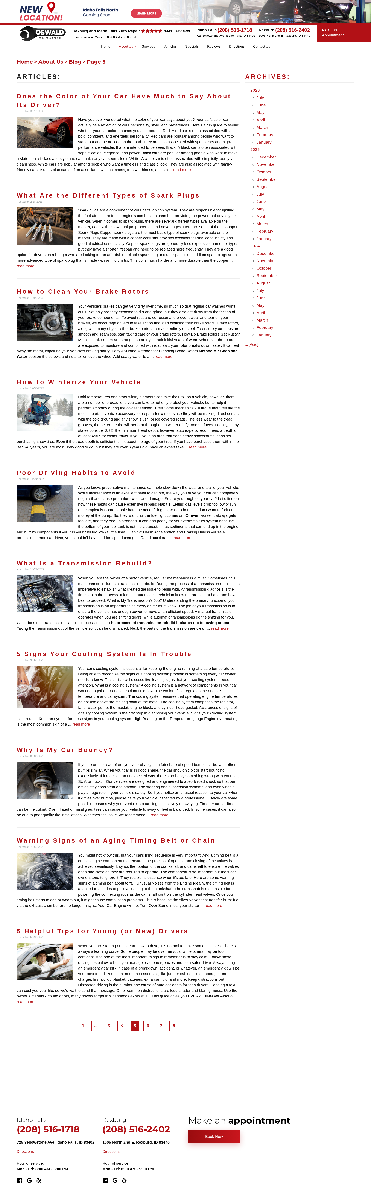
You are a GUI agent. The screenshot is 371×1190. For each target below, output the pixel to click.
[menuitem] (106, 46)
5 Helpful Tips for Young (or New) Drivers (103, 931)
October (264, 172)
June (261, 105)
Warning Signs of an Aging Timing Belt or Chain (116, 840)
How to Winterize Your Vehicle (79, 382)
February (265, 134)
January (264, 142)
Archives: (267, 76)
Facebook (20, 1181)
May (261, 112)
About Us (126, 46)
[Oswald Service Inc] (43, 33)
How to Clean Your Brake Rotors (83, 291)
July (260, 98)
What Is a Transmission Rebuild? (85, 563)
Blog (75, 62)
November (266, 164)
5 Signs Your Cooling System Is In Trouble (104, 653)
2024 (255, 246)
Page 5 (96, 62)
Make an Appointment (333, 32)
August (263, 186)
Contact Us (261, 46)
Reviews (213, 46)
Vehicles (170, 46)
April (261, 120)
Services (148, 46)
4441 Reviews (177, 31)
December (266, 157)
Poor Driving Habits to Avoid (76, 472)
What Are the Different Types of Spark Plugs (108, 195)
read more (182, 170)
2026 (255, 90)
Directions (237, 46)
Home (105, 46)
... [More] (251, 345)
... (95, 1026)
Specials (192, 46)
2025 (255, 149)
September (267, 179)
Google (29, 1181)
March (262, 127)
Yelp (39, 1181)
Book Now (214, 1136)
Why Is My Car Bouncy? (65, 749)
